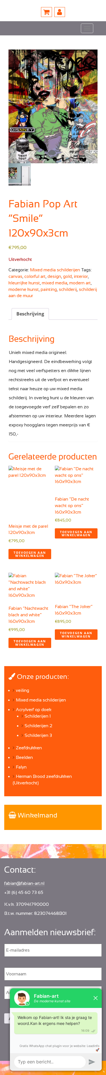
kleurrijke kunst (24, 282)
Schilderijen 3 (38, 735)
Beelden (24, 757)
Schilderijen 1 (38, 716)
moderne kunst (23, 289)
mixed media (54, 282)
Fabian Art (24, 28)
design (54, 276)
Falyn (21, 767)
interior (81, 276)
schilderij (68, 289)
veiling (22, 690)
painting (49, 289)
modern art (80, 282)
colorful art (35, 276)
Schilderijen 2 (38, 725)
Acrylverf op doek (33, 709)
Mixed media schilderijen (55, 269)
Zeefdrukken (29, 747)
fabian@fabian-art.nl (24, 883)
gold (67, 276)
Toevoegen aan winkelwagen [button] (30, 554)
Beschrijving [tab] (30, 314)
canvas (15, 276)
